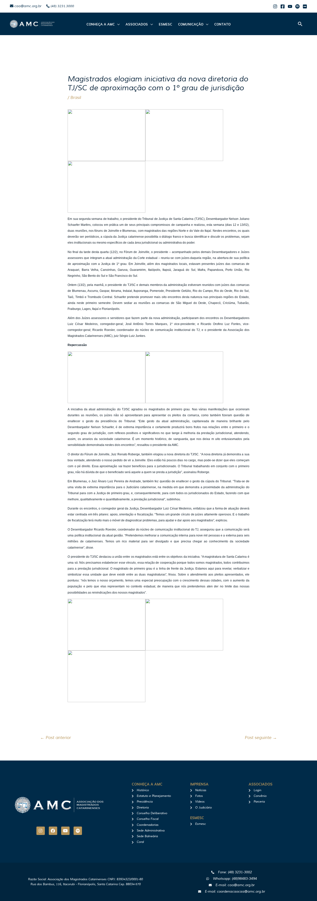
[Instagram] (275, 6)
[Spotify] (297, 6)
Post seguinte (261, 737)
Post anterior (55, 737)
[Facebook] (282, 6)
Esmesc (165, 24)
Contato (222, 24)
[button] (300, 24)
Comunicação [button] (190, 24)
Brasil (75, 97)
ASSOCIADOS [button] (137, 24)
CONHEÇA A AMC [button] (100, 24)
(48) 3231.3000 (62, 6)
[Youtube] (290, 6)
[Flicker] (305, 6)
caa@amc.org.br (27, 6)
